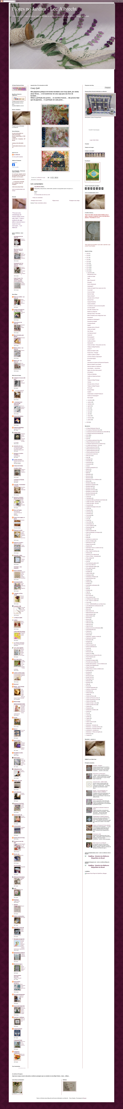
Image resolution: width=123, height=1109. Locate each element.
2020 (87, 253)
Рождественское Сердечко (23, 471)
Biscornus (88, 476)
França (87, 559)
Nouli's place (17, 757)
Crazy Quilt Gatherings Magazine (23, 586)
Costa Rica (88, 513)
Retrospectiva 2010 (91, 274)
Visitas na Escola (90, 721)
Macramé (88, 607)
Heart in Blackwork (91, 284)
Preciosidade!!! (90, 337)
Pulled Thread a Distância (23, 283)
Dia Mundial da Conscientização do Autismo (18, 512)
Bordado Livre (89, 488)
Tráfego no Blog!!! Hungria (93, 386)
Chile (88, 378)
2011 (87, 269)
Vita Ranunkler (17, 865)
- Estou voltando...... (23, 546)
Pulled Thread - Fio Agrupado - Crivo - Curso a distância (18, 280)
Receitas (88, 672)
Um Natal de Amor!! (91, 333)
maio (89, 412)
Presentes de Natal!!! (92, 321)
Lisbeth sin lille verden (19, 672)
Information (16, 480)
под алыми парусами (19, 1006)
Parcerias (88, 633)
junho (89, 410)
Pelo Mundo (89, 639)
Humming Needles (18, 582)
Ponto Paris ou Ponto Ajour (99, 773)
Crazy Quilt (39, 179)
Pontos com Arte (18, 780)
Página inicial (55, 200)
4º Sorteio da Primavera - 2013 (93, 445)
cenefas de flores (18, 459)
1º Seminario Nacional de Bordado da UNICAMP (97, 431)
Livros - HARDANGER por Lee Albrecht (95, 604)
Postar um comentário (38, 197)
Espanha (88, 546)
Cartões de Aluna (91, 341)
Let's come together (18, 647)
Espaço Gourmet (90, 544)
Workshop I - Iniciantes (91, 725)
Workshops (88, 733)
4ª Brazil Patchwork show (92, 442)
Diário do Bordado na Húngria (93, 532)
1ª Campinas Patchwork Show (93, 430)
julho (89, 408)
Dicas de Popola (18, 510)
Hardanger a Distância (91, 576)
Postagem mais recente (36, 200)
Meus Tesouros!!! (91, 280)
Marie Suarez (89, 610)
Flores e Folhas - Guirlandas (92, 556)
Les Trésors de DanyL (19, 643)
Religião (88, 674)
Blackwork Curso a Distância (92, 479)
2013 (87, 265)
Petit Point (88, 643)
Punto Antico (89, 670)
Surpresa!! (89, 335)
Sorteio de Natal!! (91, 329)
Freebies (88, 569)
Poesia (87, 648)
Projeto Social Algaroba (91, 665)
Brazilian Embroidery (91, 493)
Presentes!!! (90, 317)
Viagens (88, 718)
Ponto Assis (88, 651)
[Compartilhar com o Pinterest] (57, 177)
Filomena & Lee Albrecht (91, 554)
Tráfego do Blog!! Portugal (93, 380)
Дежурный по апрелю (19, 952)
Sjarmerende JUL (18, 814)
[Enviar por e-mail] (51, 177)
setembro (90, 404)
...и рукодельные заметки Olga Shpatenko (18, 403)
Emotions (23, 337)
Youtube (88, 735)
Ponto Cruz (88, 653)
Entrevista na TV (90, 542)
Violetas (89, 382)
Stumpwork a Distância (91, 709)
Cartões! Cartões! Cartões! (93, 354)
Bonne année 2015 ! (22, 597)
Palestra (88, 631)
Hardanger (88, 575)
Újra (22, 889)
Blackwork (88, 477)
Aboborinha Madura (18, 416)
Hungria (88, 583)
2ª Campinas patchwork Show (93, 440)
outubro (89, 402)
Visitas (87, 720)
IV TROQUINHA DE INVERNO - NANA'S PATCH (23, 745)
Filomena (88, 552)
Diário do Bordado (90, 530)
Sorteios (88, 706)
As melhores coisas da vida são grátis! (96, 305)
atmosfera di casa (18, 446)
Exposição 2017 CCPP (23, 634)
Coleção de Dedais (18, 465)
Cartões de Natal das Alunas (93, 376)
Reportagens (89, 679)
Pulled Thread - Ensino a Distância (94, 668)
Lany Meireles (37, 186)
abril (89, 413)
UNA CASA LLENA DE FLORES (23, 502)
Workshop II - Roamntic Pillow (93, 728)
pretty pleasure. (17, 792)
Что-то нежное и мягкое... (23, 407)
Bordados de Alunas (90, 489)
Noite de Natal (90, 294)
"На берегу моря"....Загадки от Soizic (23, 968)
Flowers (22, 350)
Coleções (88, 510)
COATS (88, 508)
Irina (87, 587)
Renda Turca (89, 677)
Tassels (88, 711)
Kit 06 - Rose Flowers (98, 799)
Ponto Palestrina (90, 656)
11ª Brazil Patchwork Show (92, 428)
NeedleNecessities (18, 752)
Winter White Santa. (22, 930)
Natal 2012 (88, 622)
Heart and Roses (90, 578)
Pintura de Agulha (90, 645)
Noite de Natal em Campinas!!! (94, 366)
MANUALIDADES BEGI (19, 704)
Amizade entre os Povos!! (93, 298)
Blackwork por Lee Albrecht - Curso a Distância (18, 250)
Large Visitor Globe (94, 140)
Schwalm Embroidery (91, 687)
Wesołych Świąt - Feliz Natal (93, 313)
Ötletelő (16, 904)
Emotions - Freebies (97, 765)
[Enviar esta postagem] (48, 177)
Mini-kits (88, 617)
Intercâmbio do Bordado (91, 585)
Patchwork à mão (90, 638)
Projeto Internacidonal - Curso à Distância (95, 663)
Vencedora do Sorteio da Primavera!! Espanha (98, 362)
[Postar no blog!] (52, 177)
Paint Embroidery (90, 629)
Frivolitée (88, 571)
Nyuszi (22, 905)
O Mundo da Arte (18, 769)
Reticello (88, 680)
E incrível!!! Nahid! (91, 358)
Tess (87, 713)
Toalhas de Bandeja (92, 374)
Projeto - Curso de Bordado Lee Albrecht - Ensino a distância (100, 791)
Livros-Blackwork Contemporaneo (94, 605)
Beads (87, 471)
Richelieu (88, 682)
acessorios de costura (91, 454)
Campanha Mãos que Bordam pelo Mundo (96, 500)
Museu (87, 619)
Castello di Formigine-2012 (92, 506)
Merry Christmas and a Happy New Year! (96, 315)
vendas (88, 716)
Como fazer (88, 512)
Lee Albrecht (17, 154)
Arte (87, 466)
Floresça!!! (89, 388)
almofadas (88, 459)
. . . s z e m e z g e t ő (18, 390)
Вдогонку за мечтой (19, 927)
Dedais (87, 529)
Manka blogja (17, 701)
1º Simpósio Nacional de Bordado (94, 433)
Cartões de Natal (91, 276)
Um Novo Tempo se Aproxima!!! (94, 356)
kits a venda (89, 595)
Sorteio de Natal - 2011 (91, 703)
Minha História (89, 616)
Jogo (87, 592)
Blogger (84, 1098)
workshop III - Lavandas (91, 730)
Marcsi (87, 609)
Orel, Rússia (90, 331)
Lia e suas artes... (18, 659)
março (89, 415)
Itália (87, 588)
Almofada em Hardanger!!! (93, 319)
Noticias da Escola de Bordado (93, 628)
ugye (22, 391)
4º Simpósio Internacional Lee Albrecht (95, 443)
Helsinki (22, 520)
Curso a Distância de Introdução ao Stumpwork (23, 271)
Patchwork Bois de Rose (19, 644)
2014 (87, 263)
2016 (87, 259)
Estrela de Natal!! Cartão (93, 350)
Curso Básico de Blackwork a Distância (23, 256)
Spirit (88, 278)
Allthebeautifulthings (19, 427)
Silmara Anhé (89, 692)
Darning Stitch (89, 527)
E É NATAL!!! (90, 372)
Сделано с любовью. (19, 1017)
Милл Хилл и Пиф (22, 622)
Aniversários (89, 462)
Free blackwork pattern (91, 563)
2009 (87, 422)
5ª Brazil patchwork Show (92, 447)
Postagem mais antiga (74, 200)
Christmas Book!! (91, 323)
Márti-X (15, 729)
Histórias (88, 581)
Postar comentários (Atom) (40, 203)
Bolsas (87, 481)
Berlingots (88, 474)
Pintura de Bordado (90, 646)
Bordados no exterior (91, 491)
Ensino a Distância (90, 541)
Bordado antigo (89, 482)
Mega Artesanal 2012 (91, 612)
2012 (87, 267)
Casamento (88, 505)
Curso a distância (90, 525)
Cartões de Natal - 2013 (91, 503)
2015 (87, 261)
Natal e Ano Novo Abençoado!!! (94, 370)
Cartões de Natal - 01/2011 (92, 501)
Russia (87, 685)
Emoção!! (89, 282)
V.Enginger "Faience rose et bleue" (23, 559)
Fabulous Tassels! (17, 978)
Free (87, 561)
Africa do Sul (89, 455)
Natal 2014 (88, 626)
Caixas (87, 496)
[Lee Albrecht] (13, 165)
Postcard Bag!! (90, 389)
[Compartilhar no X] (54, 177)
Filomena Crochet (18, 530)
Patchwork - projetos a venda (92, 636)
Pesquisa (88, 641)
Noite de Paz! (90, 299)
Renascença (89, 675)
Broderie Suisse (89, 494)
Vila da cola (16, 854)
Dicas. (87, 534)
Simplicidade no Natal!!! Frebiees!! (95, 393)
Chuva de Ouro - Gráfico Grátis (100, 781)
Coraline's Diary (18, 468)
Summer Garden (17, 428)
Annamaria (88, 464)
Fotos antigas (89, 558)
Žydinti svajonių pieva (19, 916)
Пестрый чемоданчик (19, 994)
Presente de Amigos (90, 660)
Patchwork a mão (97, 834)
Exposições (88, 549)
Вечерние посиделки (19, 939)
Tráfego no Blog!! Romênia (93, 346)
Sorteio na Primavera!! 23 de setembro (102, 825)
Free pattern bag (90, 568)
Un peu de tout (17, 456)
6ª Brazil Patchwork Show (92, 448)
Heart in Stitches (18, 570)
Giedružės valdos (18, 555)
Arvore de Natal (91, 292)
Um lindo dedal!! (91, 307)
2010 (87, 271)
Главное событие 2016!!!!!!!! (23, 955)
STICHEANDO (17, 826)
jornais (87, 593)
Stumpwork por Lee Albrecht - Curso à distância (18, 265)
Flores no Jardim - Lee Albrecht (44, 8)
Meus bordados (89, 614)
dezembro (90, 272)
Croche (88, 520)
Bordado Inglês (89, 486)
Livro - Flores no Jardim (91, 600)
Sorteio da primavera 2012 (92, 699)
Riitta (87, 684)
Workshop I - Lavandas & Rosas (93, 726)
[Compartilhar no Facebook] (56, 177)
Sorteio (87, 694)
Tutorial (88, 715)
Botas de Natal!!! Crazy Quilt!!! (94, 364)
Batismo (88, 469)
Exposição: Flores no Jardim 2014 (94, 547)
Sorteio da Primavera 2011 (92, 697)
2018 (87, 255)
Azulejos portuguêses (91, 467)
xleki (15, 888)
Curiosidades (89, 523)
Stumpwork (88, 708)
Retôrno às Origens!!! (92, 311)
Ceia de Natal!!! (90, 339)
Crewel (87, 517)
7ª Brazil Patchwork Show (92, 450)
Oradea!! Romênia (91, 301)
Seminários (88, 691)
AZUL (22, 855)
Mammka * (16, 684)
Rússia (89, 360)
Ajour (87, 457)
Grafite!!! (89, 391)
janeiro (89, 419)
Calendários (89, 498)
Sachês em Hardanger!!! (92, 395)
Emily (87, 537)
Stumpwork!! (90, 343)
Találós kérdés (17, 901)
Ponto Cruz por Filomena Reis (93, 655)
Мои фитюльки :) (18, 964)
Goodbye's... (16, 754)
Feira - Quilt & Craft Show (92, 551)
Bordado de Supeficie (91, 484)
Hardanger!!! (90, 286)
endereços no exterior (91, 539)
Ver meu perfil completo (17, 156)
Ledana (15, 620)
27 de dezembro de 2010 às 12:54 (42, 194)
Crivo (87, 518)
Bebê (87, 472)
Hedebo (88, 580)
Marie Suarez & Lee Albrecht (99, 843)
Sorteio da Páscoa (90, 696)
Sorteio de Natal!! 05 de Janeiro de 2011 (96, 288)
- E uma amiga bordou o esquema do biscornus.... (23, 535)
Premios (88, 658)
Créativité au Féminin (19, 479)
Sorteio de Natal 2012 (91, 704)
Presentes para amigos (91, 662)
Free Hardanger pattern (91, 566)
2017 (87, 257)
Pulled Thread (89, 667)
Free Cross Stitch (90, 564)
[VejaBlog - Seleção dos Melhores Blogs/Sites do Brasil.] (98, 856)
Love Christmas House (23, 364)
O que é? (89, 348)
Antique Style (17, 432)
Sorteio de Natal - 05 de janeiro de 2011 (96, 344)
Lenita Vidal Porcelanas (19, 631)
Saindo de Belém (91, 303)
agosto (89, 406)
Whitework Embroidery (19, 877)
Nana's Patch (17, 740)
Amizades (88, 460)
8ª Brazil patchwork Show (92, 452)
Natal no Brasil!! (91, 296)
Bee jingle (23, 917)
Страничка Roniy (18, 1040)
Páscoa (88, 634)
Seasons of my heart (19, 803)
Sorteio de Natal (90, 701)
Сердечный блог (18, 1028)
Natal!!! (89, 325)
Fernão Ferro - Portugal (92, 352)
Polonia (88, 650)
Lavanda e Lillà (17, 606)
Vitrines (88, 723)
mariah (15, 717)
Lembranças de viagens (91, 599)
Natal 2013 (88, 624)
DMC (87, 535)
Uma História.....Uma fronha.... (94, 368)
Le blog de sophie (18, 617)
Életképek (16, 899)
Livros (87, 602)
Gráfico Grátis (89, 573)
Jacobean (88, 590)
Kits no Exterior (89, 597)
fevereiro (90, 417)
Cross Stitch (89, 522)
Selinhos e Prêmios (90, 689)
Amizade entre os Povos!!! (93, 327)
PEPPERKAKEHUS (23, 675)
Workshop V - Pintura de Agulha (93, 732)
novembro (90, 400)
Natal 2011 (88, 621)
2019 (87, 438)
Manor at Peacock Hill (23, 1020)
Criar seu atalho (15, 167)
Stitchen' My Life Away (19, 837)
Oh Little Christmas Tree (92, 309)
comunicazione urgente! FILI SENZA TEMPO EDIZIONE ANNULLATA (19, 448)
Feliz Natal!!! (90, 397)
